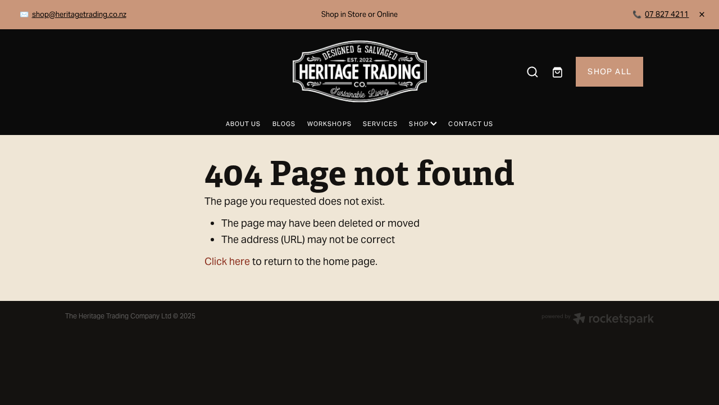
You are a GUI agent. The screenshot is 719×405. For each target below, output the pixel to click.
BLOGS (284, 124)
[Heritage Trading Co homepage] (359, 71)
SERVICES (380, 124)
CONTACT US (470, 124)
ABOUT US (243, 124)
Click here (227, 261)
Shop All (609, 71)
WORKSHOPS (329, 124)
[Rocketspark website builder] (597, 319)
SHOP (419, 124)
